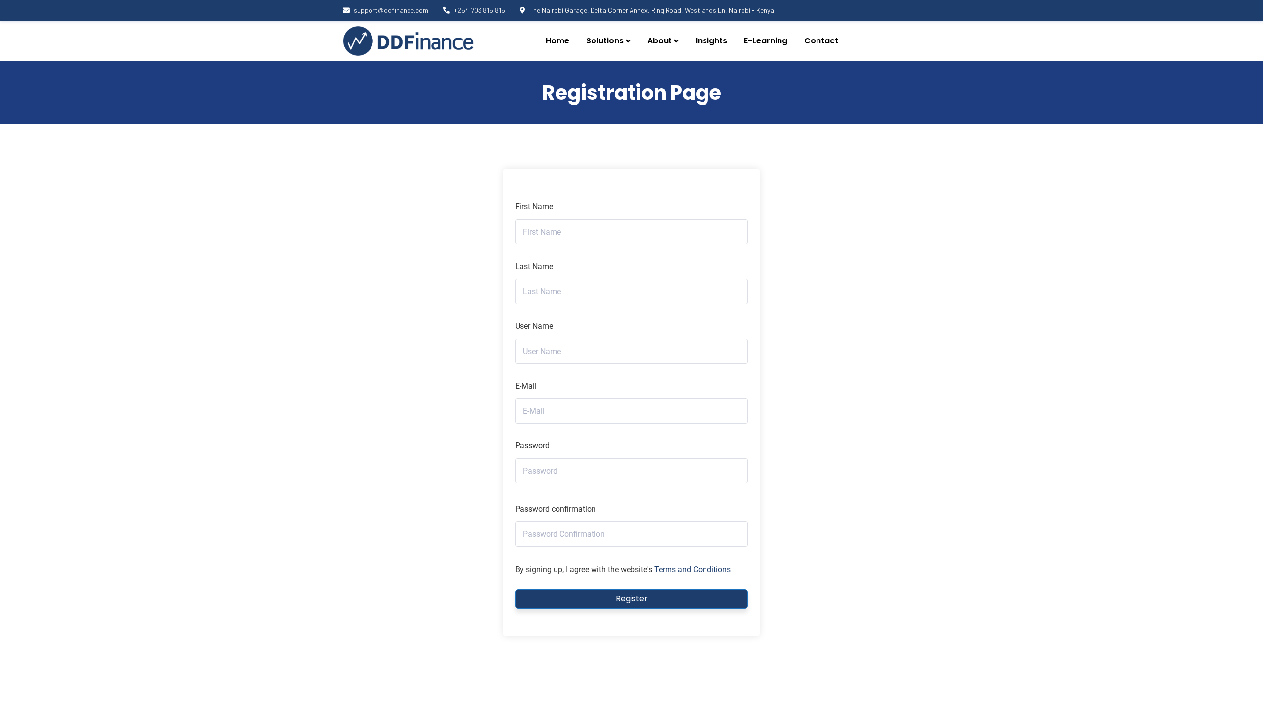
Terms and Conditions (692, 569)
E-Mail (526, 386)
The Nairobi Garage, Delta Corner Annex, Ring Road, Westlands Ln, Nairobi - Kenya (651, 10)
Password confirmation (555, 509)
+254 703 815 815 (479, 10)
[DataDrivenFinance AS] (408, 41)
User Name (534, 326)
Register (632, 598)
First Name (534, 206)
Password (532, 445)
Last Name (534, 266)
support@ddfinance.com (391, 10)
